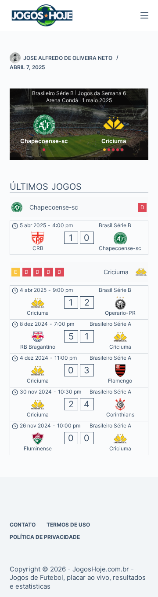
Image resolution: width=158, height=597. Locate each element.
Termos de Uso (68, 524)
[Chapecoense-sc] (44, 131)
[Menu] (144, 15)
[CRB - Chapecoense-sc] (79, 237)
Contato (23, 524)
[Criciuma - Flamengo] (79, 370)
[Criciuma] (113, 131)
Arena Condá (62, 100)
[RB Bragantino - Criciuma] (79, 336)
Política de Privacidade (45, 537)
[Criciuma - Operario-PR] (79, 302)
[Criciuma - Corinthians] (79, 404)
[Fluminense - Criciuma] (79, 438)
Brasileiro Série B (53, 93)
